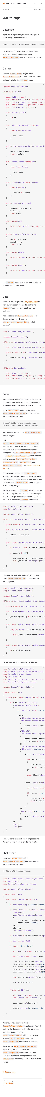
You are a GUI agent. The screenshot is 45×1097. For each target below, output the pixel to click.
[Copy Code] (41, 44)
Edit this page (10, 1072)
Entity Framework (30, 302)
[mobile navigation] (41, 3)
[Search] (35, 4)
